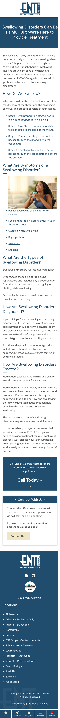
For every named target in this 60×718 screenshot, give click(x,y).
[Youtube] (33, 575)
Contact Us (17, 536)
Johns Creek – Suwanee (19, 645)
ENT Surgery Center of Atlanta (23, 640)
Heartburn (14, 243)
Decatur (10, 635)
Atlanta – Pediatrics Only (20, 619)
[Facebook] (26, 575)
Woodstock (12, 681)
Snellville (10, 671)
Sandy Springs (14, 666)
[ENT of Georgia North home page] (30, 9)
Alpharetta (12, 614)
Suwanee (11, 676)
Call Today (28, 480)
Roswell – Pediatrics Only (20, 661)
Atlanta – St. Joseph (17, 624)
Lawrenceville (13, 650)
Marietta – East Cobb (18, 656)
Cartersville (12, 630)
